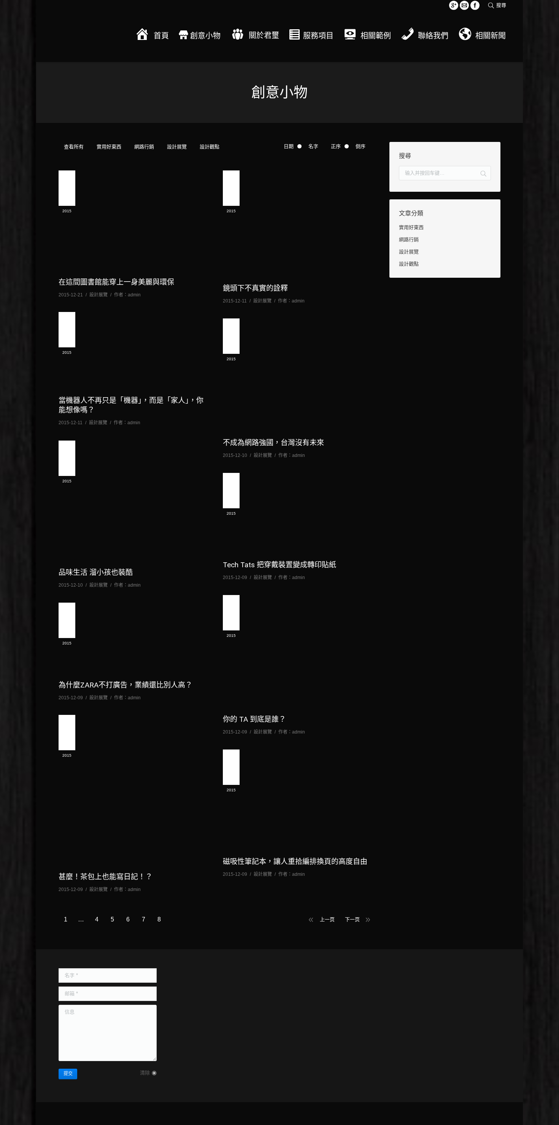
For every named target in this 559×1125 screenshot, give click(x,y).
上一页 (327, 919)
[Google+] (453, 5)
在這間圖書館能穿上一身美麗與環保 (116, 282)
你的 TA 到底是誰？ (254, 719)
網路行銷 (144, 147)
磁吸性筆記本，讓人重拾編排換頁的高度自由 (295, 861)
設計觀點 (209, 147)
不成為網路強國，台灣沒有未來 (273, 442)
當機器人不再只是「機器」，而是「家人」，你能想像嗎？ (131, 405)
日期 (289, 146)
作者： (127, 295)
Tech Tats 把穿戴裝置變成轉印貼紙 (279, 564)
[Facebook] (475, 5)
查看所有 (74, 147)
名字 (313, 146)
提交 (68, 1073)
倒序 (360, 146)
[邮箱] (464, 5)
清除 (145, 1073)
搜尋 (501, 5)
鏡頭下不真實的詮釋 (255, 288)
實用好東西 (109, 147)
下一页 (352, 919)
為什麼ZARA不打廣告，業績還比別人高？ (125, 685)
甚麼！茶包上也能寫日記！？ (105, 876)
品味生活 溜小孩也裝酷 (96, 572)
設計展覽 (177, 147)
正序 (336, 146)
